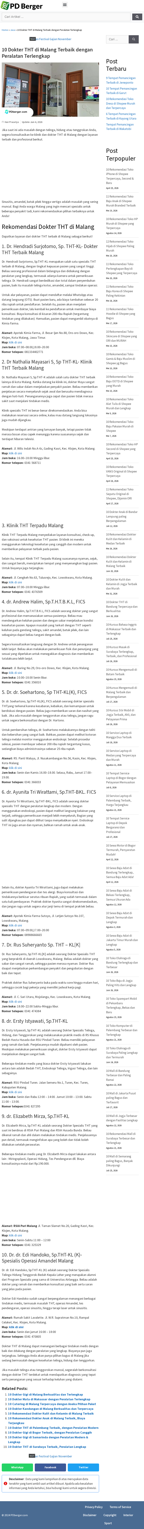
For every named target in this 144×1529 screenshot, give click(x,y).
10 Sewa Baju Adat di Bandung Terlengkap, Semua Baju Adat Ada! (120, 872)
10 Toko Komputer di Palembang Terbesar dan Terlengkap (121, 1030)
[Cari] (134, 39)
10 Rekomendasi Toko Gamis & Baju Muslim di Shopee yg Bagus (120, 358)
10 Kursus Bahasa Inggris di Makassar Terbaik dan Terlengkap (121, 629)
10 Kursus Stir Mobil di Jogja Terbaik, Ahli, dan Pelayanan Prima (121, 714)
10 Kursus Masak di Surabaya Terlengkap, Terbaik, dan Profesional (121, 651)
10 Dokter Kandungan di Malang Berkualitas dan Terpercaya (50, 1409)
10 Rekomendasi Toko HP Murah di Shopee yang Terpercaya (122, 223)
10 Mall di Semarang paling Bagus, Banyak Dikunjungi (119, 1160)
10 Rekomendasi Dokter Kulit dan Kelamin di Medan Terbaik (121, 538)
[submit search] (137, 17)
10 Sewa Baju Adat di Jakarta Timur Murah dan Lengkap (122, 940)
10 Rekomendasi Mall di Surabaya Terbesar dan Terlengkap (121, 1138)
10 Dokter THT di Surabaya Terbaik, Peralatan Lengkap (47, 1447)
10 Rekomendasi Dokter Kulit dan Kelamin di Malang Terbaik (51, 1413)
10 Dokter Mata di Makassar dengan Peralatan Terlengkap (49, 1399)
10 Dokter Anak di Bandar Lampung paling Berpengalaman (122, 516)
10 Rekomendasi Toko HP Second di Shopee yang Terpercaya (122, 448)
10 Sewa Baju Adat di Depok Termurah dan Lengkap (119, 917)
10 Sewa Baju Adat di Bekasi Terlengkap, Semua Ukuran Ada (119, 895)
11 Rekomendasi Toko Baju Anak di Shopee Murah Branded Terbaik (121, 201)
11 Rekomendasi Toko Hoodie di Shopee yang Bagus (120, 313)
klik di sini (15, 342)
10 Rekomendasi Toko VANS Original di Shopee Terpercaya (121, 471)
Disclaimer (89, 1515)
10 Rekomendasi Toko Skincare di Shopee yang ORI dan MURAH (121, 336)
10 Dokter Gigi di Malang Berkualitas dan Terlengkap (45, 1394)
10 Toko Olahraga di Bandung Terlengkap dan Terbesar (122, 962)
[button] (65, 5)
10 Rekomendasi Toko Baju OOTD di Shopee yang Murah (119, 381)
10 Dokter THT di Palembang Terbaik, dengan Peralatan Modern (53, 1428)
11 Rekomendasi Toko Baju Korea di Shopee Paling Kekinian (119, 291)
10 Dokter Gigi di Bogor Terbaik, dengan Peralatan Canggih (50, 1432)
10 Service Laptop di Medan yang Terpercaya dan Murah (121, 755)
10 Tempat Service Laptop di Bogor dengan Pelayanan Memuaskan (121, 777)
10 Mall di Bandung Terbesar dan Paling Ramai (118, 1075)
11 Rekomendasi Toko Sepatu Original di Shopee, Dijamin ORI (119, 493)
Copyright (109, 1515)
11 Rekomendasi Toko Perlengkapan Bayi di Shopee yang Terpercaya (121, 268)
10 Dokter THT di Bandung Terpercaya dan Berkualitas (122, 606)
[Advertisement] (50, 171)
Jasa (12, 30)
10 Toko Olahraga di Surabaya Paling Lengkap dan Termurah (122, 1052)
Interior (128, 1515)
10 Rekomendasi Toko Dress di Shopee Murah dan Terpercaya (120, 103)
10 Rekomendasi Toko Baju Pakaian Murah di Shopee (119, 426)
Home (5, 30)
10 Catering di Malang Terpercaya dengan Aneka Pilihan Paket (52, 1404)
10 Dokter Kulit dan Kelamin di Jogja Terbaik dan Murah (121, 584)
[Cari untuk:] (117, 39)
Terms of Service (120, 1507)
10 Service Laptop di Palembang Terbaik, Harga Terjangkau (119, 800)
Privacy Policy (94, 1507)
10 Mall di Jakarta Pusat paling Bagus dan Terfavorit (121, 1097)
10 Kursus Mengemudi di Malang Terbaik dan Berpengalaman (121, 692)
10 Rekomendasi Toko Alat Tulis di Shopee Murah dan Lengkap (119, 403)
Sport (108, 1523)
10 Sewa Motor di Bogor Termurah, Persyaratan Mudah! (121, 850)
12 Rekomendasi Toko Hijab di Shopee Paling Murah (120, 246)
